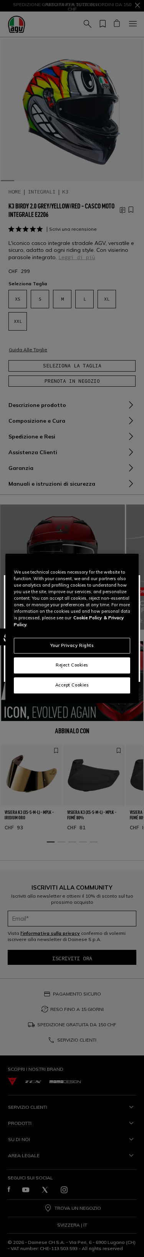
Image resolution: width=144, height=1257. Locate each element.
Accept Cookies (72, 685)
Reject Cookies (72, 665)
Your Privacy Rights (72, 645)
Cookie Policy (87, 618)
